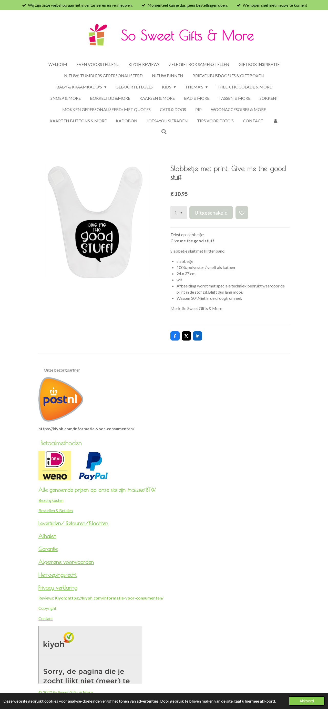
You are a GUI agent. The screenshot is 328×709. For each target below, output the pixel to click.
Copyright (47, 608)
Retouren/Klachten (87, 523)
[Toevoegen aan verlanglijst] (241, 212)
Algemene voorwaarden (66, 562)
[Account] (275, 120)
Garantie (48, 549)
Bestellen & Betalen (55, 510)
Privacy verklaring (57, 587)
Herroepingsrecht (57, 575)
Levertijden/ (52, 523)
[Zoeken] (164, 131)
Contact (45, 618)
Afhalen (47, 536)
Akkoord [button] (307, 701)
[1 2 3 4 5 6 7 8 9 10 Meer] (178, 212)
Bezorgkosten (51, 500)
